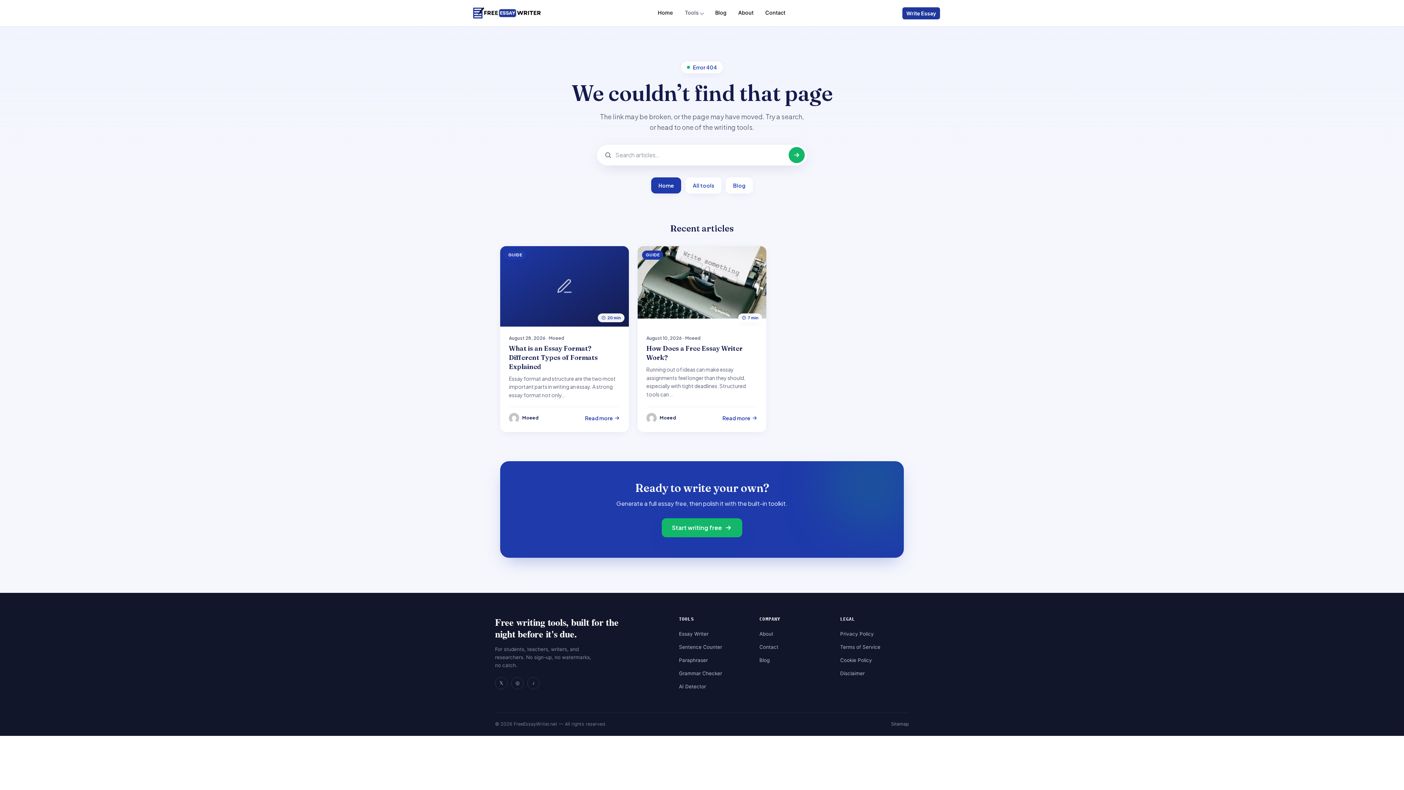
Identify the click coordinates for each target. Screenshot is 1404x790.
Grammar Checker (700, 673)
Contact (775, 13)
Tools (692, 13)
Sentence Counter (700, 647)
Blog (720, 13)
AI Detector (692, 686)
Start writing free (697, 527)
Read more (599, 418)
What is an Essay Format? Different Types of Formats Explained (553, 357)
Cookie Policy (856, 660)
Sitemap (900, 724)
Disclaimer (852, 673)
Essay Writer (694, 634)
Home (665, 13)
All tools (703, 185)
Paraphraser (693, 660)
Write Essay (921, 13)
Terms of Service (860, 647)
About (746, 13)
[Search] (797, 155)
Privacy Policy (857, 634)
